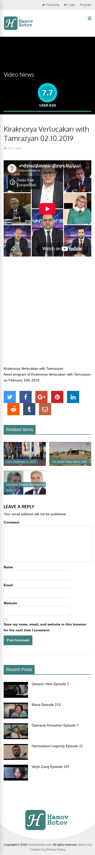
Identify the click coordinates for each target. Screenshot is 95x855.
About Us (84, 844)
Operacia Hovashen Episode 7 (55, 725)
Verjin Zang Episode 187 (50, 767)
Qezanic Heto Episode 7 (50, 684)
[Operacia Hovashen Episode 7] (16, 738)
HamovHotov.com (39, 844)
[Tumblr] (29, 409)
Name (8, 567)
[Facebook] (25, 397)
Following (52, 4)
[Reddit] (13, 409)
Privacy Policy (56, 849)
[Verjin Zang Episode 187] (16, 779)
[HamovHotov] (19, 29)
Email (8, 585)
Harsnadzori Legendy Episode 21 (57, 746)
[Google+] (41, 397)
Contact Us (37, 849)
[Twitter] (10, 397)
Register (85, 4)
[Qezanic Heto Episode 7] (16, 697)
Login (71, 4)
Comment (11, 522)
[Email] (45, 409)
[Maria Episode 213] (16, 717)
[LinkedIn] (73, 397)
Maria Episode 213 (46, 705)
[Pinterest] (57, 397)
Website (10, 603)
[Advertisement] (47, 314)
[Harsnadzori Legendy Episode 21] (16, 759)
